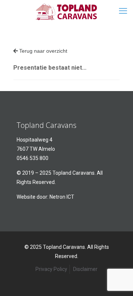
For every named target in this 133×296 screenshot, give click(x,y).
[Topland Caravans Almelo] (66, 11)
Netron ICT (62, 197)
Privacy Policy (51, 269)
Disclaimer (85, 269)
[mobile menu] (123, 11)
